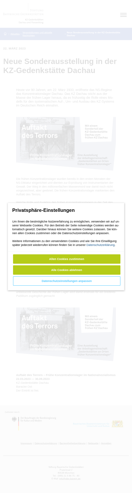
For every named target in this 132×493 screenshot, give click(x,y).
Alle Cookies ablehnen (66, 270)
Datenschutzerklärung (100, 245)
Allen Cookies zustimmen (66, 259)
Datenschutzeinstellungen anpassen (67, 281)
